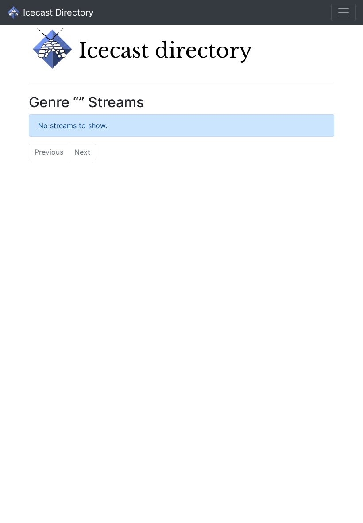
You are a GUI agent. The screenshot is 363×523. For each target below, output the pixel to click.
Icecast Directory (56, 12)
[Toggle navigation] (343, 12)
